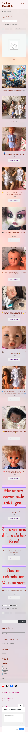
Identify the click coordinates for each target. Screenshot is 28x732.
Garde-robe (5, 675)
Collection (5, 670)
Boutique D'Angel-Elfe (7, 4)
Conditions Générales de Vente (11, 706)
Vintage (5, 668)
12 (16, 28)
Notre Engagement (8, 698)
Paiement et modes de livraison (11, 692)
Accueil (4, 11)
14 (22, 28)
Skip (17, 729)
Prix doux (5, 673)
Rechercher (4, 619)
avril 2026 (4, 653)
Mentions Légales (8, 701)
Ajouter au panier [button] (14, 160)
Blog (3, 678)
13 (19, 28)
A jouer (4, 671)
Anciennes (5, 666)
